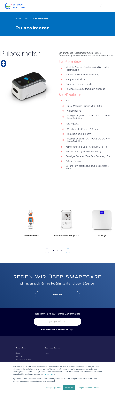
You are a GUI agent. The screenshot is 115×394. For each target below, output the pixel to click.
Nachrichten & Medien (24, 360)
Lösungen (19, 357)
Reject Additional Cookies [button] (89, 387)
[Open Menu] (108, 6)
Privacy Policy (49, 374)
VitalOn (28, 19)
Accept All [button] (69, 387)
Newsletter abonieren (54, 330)
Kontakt (57, 295)
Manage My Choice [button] (53, 387)
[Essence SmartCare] (18, 6)
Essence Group (52, 348)
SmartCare (21, 348)
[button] (47, 251)
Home (18, 19)
